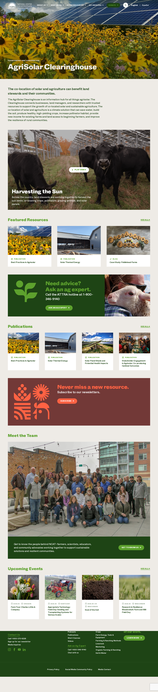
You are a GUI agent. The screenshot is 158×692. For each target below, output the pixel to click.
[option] (145, 5)
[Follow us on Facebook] (14, 649)
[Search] (125, 5)
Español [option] (145, 5)
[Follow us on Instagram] (9, 649)
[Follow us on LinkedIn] (24, 649)
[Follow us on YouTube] (19, 649)
